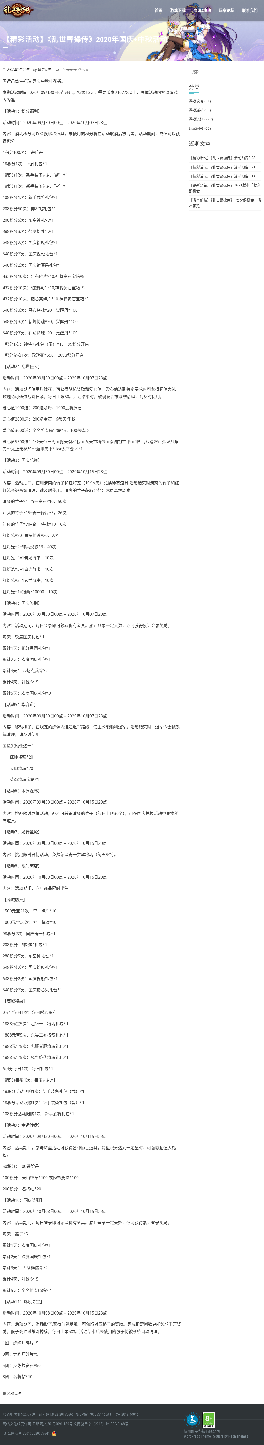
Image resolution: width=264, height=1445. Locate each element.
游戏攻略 (196, 101)
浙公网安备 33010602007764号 (28, 1433)
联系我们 (250, 10)
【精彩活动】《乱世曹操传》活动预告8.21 (222, 166)
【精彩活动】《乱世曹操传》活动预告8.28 (222, 157)
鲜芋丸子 (44, 69)
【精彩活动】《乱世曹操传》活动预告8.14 (222, 175)
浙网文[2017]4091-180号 (54, 1424)
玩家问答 (196, 128)
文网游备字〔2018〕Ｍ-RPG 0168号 (100, 1424)
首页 (158, 10)
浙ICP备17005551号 (90, 1414)
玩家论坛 (226, 10)
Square (218, 1436)
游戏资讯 (196, 119)
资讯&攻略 (202, 10)
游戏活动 (13, 1393)
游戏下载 (178, 10)
